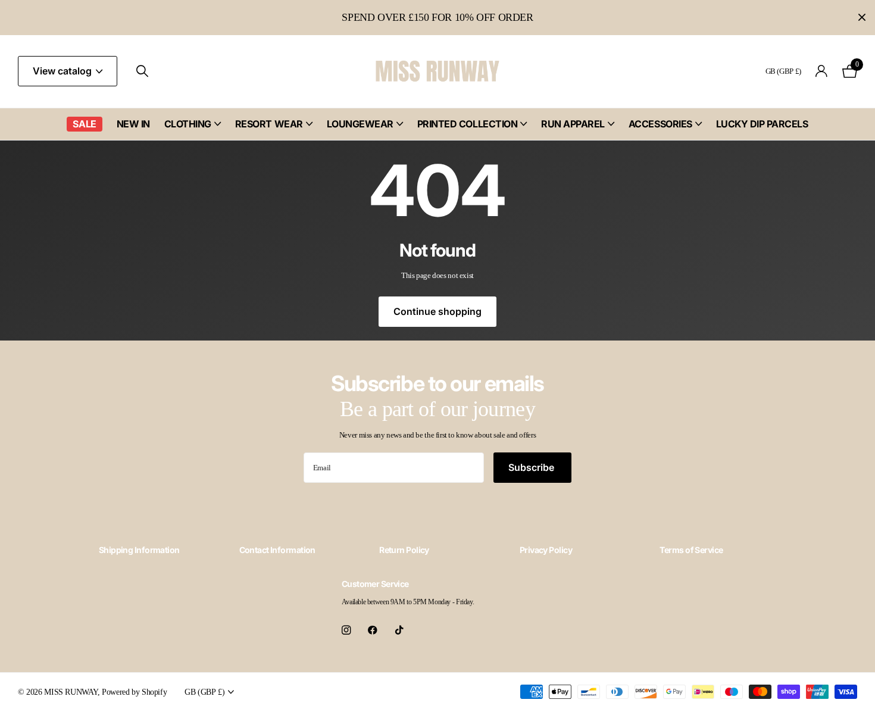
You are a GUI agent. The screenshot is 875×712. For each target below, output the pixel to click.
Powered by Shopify (134, 692)
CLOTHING (187, 124)
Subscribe (532, 467)
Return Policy (404, 550)
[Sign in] (821, 71)
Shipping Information (139, 550)
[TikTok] (399, 630)
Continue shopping (437, 311)
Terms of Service (691, 550)
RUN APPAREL (573, 124)
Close (862, 17)
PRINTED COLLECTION (467, 124)
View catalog (63, 71)
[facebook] (372, 630)
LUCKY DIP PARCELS (762, 124)
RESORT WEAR (269, 124)
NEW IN (133, 124)
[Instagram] (346, 630)
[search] (142, 71)
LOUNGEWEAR (360, 124)
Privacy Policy (546, 550)
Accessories (660, 124)
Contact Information (277, 550)
